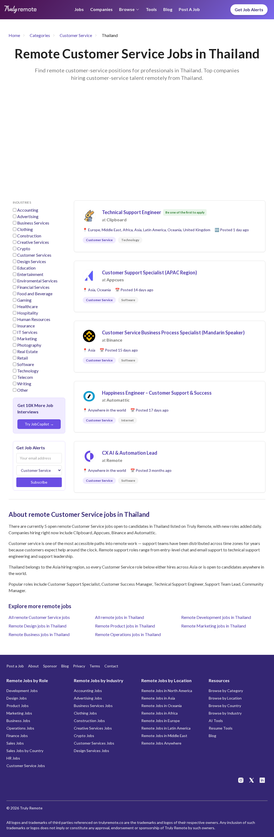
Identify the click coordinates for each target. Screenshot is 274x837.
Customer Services (34, 254)
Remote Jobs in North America (166, 690)
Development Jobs (22, 690)
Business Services (33, 222)
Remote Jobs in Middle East (164, 735)
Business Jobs (18, 720)
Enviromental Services (37, 280)
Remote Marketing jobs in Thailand (213, 625)
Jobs (79, 9)
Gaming (24, 299)
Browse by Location (225, 698)
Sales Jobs (15, 743)
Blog (167, 9)
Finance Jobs (17, 735)
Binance (114, 339)
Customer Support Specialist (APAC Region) (149, 272)
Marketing (27, 338)
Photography (29, 344)
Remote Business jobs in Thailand (39, 634)
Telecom (25, 377)
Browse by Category (226, 690)
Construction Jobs (89, 720)
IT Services (27, 332)
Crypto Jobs (84, 735)
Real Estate (27, 351)
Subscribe (39, 482)
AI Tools (216, 720)
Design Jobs (16, 698)
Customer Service (76, 35)
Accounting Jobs (88, 690)
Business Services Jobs (93, 705)
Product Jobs (17, 705)
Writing (24, 383)
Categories (40, 35)
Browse (127, 9)
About (33, 666)
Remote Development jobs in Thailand (216, 617)
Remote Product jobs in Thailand (125, 625)
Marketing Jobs (19, 713)
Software (25, 364)
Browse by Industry (225, 713)
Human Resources (33, 319)
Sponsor (50, 666)
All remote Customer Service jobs (39, 617)
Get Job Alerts (249, 9)
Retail (22, 357)
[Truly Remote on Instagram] (241, 780)
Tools (151, 9)
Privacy (79, 666)
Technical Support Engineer (131, 212)
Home (14, 35)
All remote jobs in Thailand (119, 617)
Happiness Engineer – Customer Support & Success (157, 393)
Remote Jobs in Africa (159, 713)
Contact (111, 666)
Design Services (31, 261)
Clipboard (116, 219)
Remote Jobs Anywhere (161, 743)
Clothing (25, 229)
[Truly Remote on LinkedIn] (262, 780)
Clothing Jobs (85, 713)
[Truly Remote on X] (251, 780)
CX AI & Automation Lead (129, 453)
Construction (29, 235)
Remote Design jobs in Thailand (37, 625)
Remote (114, 460)
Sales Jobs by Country (24, 750)
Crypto (23, 248)
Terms (94, 666)
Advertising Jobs (88, 698)
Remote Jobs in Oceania (161, 705)
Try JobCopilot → (39, 424)
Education (26, 267)
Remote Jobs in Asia (158, 698)
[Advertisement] (137, 147)
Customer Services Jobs (94, 743)
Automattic (118, 399)
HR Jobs (13, 758)
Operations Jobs (20, 728)
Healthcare (27, 306)
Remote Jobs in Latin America (166, 728)
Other (22, 390)
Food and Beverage (34, 293)
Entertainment (30, 274)
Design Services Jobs (91, 750)
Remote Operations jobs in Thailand (128, 634)
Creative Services (33, 242)
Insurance (26, 325)
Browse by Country (225, 705)
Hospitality (27, 312)
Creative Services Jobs (93, 728)
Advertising (28, 216)
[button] (169, 226)
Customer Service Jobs (25, 765)
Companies (101, 9)
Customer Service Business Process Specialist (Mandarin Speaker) (173, 332)
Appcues (115, 279)
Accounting (27, 209)
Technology (28, 370)
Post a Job (189, 9)
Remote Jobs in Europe (160, 720)
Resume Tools (221, 728)
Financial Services (33, 287)
